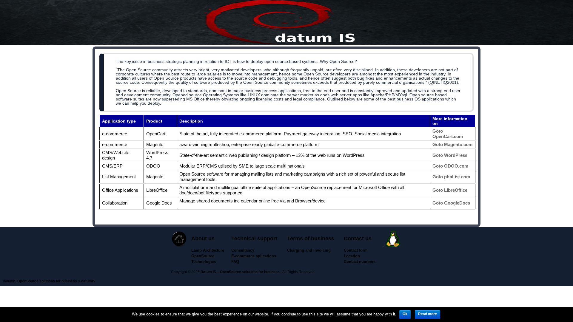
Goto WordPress (449, 155)
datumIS (88, 281)
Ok (405, 314)
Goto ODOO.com (450, 165)
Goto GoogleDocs (451, 202)
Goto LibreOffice (449, 190)
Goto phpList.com (451, 176)
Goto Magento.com (452, 144)
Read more (427, 314)
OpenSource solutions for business (47, 281)
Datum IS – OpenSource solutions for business (240, 272)
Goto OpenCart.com (447, 134)
